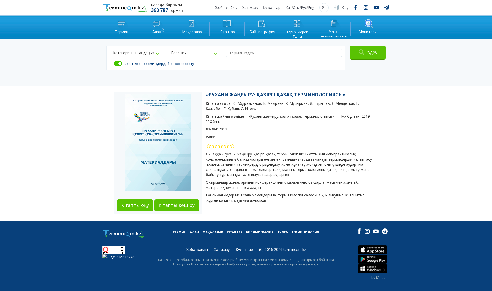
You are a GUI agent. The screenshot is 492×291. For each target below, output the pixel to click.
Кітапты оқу (135, 205)
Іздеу (371, 52)
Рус (304, 7)
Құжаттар (271, 7)
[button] (136, 52)
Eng (311, 7)
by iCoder (379, 277)
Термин (179, 232)
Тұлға (282, 232)
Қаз (288, 7)
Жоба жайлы (226, 7)
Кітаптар (234, 232)
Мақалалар (213, 232)
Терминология (305, 232)
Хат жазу (250, 7)
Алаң (194, 232)
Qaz (296, 7)
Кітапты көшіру (177, 205)
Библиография (260, 232)
